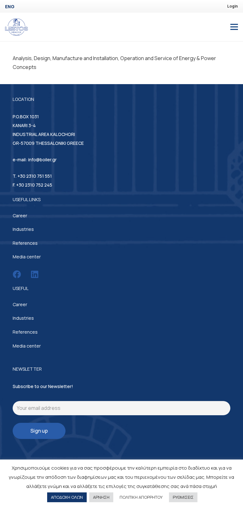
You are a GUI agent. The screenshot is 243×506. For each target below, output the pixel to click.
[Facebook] (17, 274)
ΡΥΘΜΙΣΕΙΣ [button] (183, 497)
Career (20, 216)
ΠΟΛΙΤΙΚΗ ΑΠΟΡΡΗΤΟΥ (141, 497)
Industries (23, 229)
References (25, 243)
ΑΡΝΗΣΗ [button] (101, 497)
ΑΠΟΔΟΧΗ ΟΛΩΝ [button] (67, 497)
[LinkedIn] (34, 274)
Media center (27, 257)
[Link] (16, 27)
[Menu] (234, 27)
